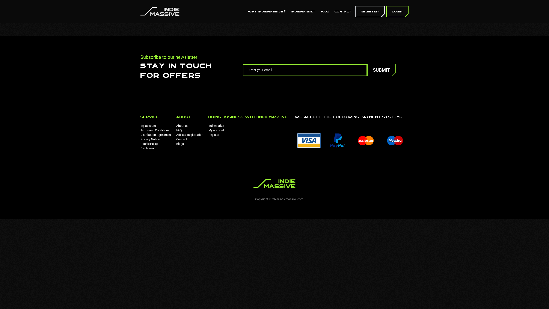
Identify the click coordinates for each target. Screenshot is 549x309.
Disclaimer (147, 148)
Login (397, 11)
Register (370, 11)
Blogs (180, 143)
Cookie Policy (149, 143)
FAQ (325, 11)
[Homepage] (159, 11)
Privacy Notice (150, 139)
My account (148, 125)
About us (182, 125)
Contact (343, 11)
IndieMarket (303, 11)
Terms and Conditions (154, 130)
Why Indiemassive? (267, 11)
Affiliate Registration (189, 134)
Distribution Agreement (155, 134)
